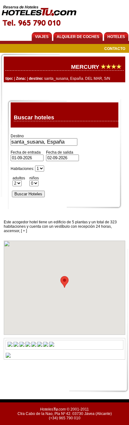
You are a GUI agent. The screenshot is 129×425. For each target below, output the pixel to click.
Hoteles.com (53, 409)
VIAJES (42, 37)
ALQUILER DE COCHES (78, 37)
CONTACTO (114, 48)
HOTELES (116, 37)
